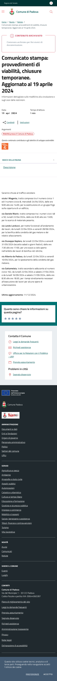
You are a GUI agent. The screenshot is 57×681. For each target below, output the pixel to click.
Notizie (20, 22)
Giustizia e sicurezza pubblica (15, 505)
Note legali (7, 640)
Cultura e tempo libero (12, 496)
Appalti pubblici (8, 483)
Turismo (5, 527)
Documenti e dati (9, 429)
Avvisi (4, 547)
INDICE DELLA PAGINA (11, 159)
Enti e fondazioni (9, 433)
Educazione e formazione (13, 501)
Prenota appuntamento (12, 612)
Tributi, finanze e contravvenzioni (17, 523)
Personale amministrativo (13, 442)
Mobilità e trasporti (10, 514)
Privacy (5, 634)
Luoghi (5, 575)
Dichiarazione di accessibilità (14, 645)
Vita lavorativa (8, 531)
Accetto (48, 674)
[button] (51, 11)
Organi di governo (10, 438)
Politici (5, 446)
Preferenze (32, 674)
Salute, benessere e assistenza (16, 518)
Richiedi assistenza (10, 623)
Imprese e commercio (11, 510)
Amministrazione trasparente (15, 629)
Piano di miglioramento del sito (16, 601)
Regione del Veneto (10, 3)
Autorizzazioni (8, 488)
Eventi (5, 570)
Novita (12, 22)
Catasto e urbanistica (11, 492)
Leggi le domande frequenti (14, 607)
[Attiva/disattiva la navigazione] (3, 11)
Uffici (4, 455)
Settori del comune (10, 451)
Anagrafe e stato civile (12, 479)
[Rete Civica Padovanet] (28, 415)
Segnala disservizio (10, 618)
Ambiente (6, 475)
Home (4, 22)
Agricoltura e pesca (10, 470)
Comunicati (7, 551)
